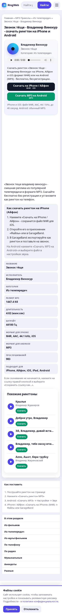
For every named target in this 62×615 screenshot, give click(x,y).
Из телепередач (42, 18)
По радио (10, 551)
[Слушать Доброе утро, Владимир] (11, 421)
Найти (44, 5)
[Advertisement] (31, 149)
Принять (11, 609)
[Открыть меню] (56, 5)
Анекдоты (10, 564)
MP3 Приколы (23, 18)
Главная (8, 18)
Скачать (21, 410)
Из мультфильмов (15, 538)
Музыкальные (13, 557)
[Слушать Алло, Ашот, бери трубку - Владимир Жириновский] (11, 462)
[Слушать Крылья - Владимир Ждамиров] (11, 406)
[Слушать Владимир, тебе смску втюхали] (11, 447)
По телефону (12, 544)
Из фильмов (12, 525)
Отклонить (31, 609)
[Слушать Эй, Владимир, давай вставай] (11, 434)
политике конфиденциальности (40, 601)
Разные (9, 570)
